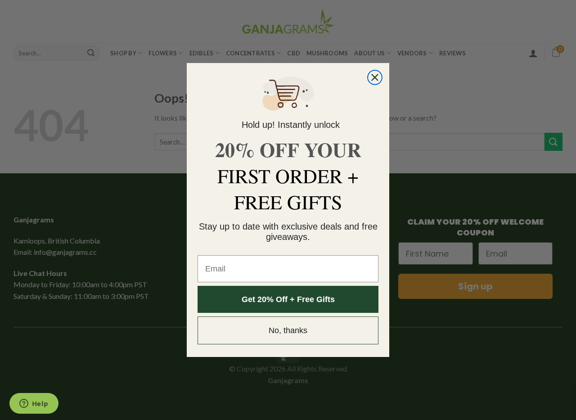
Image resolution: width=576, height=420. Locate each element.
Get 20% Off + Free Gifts (288, 299)
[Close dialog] (375, 77)
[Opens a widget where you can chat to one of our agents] (33, 404)
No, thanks (288, 330)
